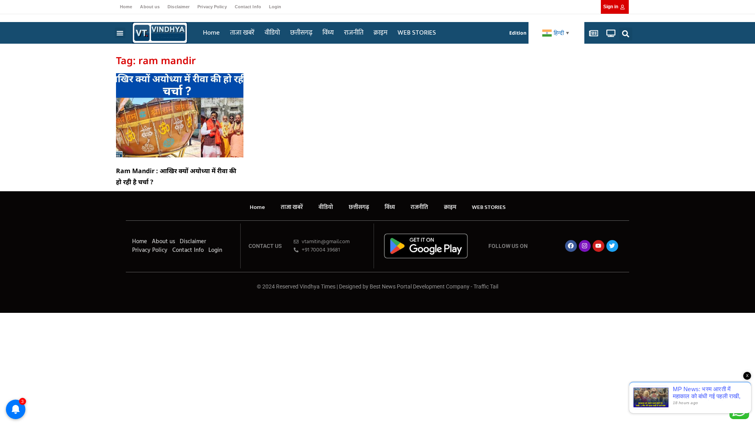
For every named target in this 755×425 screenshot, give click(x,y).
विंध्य (328, 32)
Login (275, 6)
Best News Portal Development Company (420, 286)
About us (150, 6)
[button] (120, 33)
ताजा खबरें (242, 32)
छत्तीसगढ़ (301, 32)
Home (126, 6)
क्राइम (380, 32)
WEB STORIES (417, 32)
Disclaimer (179, 6)
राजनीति (353, 32)
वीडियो (272, 32)
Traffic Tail (485, 286)
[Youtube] (598, 246)
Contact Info (248, 6)
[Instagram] (585, 246)
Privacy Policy (211, 6)
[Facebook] (571, 246)
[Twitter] (612, 246)
